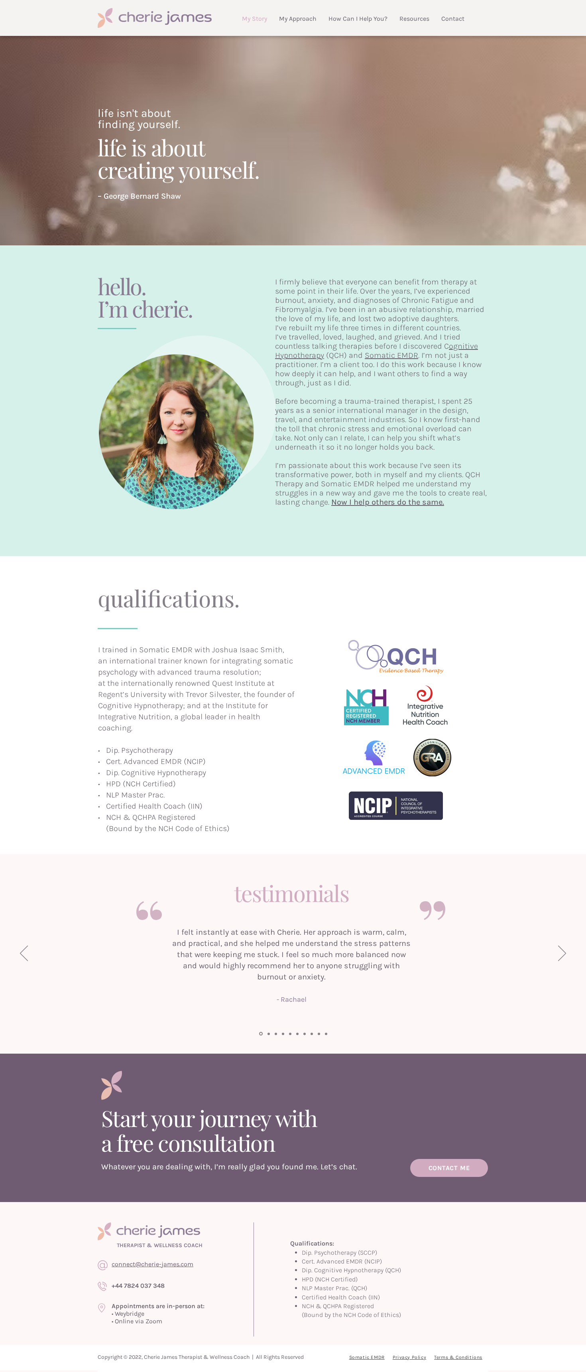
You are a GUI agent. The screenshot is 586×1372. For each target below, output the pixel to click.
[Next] (562, 954)
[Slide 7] (260, 1033)
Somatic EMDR (391, 355)
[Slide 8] (312, 1033)
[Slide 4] (304, 1033)
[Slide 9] (319, 1033)
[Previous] (24, 954)
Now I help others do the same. (387, 502)
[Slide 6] (290, 1033)
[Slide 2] (297, 1033)
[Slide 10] (326, 1033)
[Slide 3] (283, 1033)
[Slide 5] (276, 1033)
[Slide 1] (268, 1034)
